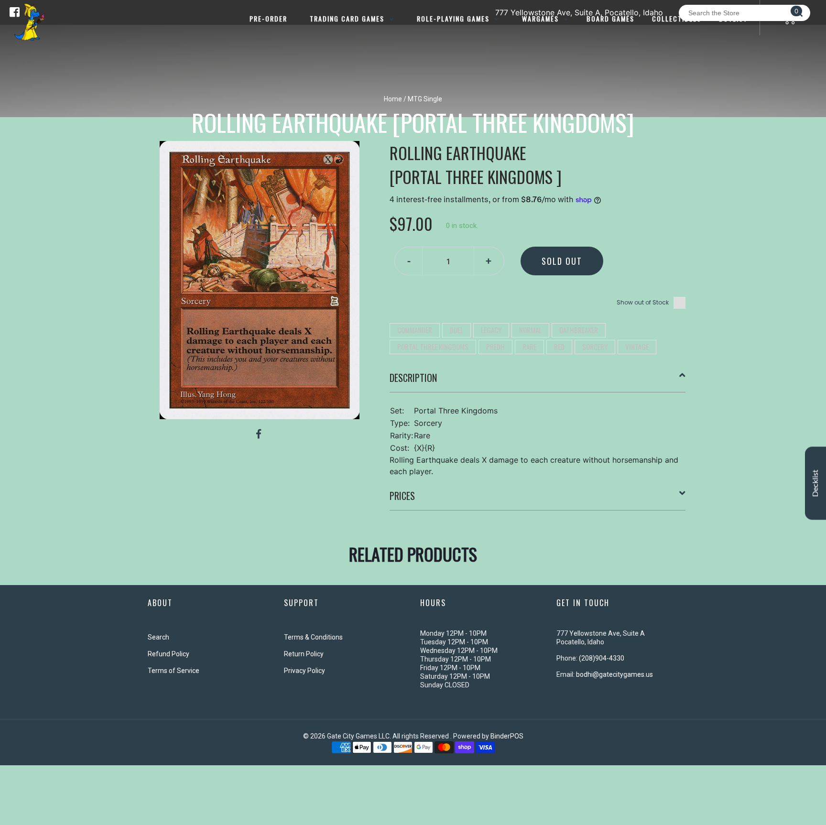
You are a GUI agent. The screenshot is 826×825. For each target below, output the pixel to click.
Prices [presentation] (402, 495)
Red (559, 346)
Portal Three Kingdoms (432, 346)
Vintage (637, 346)
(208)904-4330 (601, 658)
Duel (456, 330)
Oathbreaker (578, 330)
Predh (495, 346)
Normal (530, 330)
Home (393, 99)
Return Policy (304, 654)
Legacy (491, 330)
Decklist (815, 483)
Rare (529, 346)
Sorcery (595, 346)
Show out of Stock (643, 302)
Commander (414, 330)
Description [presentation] (413, 377)
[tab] (538, 381)
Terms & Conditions (313, 637)
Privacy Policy (304, 670)
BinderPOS (506, 736)
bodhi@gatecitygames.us (614, 674)
